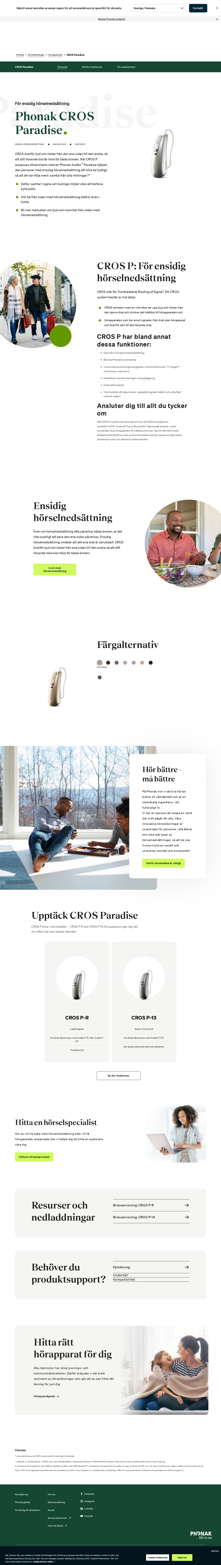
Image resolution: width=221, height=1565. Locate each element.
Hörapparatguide (44, 1396)
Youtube (88, 1515)
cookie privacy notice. (43, 1561)
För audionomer (126, 66)
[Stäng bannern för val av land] (216, 8)
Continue (215, 1550)
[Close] (216, 19)
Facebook (89, 1493)
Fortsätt (198, 8)
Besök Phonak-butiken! (111, 19)
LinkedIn (88, 1508)
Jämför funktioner (92, 66)
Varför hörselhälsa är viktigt (163, 863)
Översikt (62, 66)
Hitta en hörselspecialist (34, 1156)
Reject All (182, 1557)
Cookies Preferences (158, 1557)
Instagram (89, 1501)
